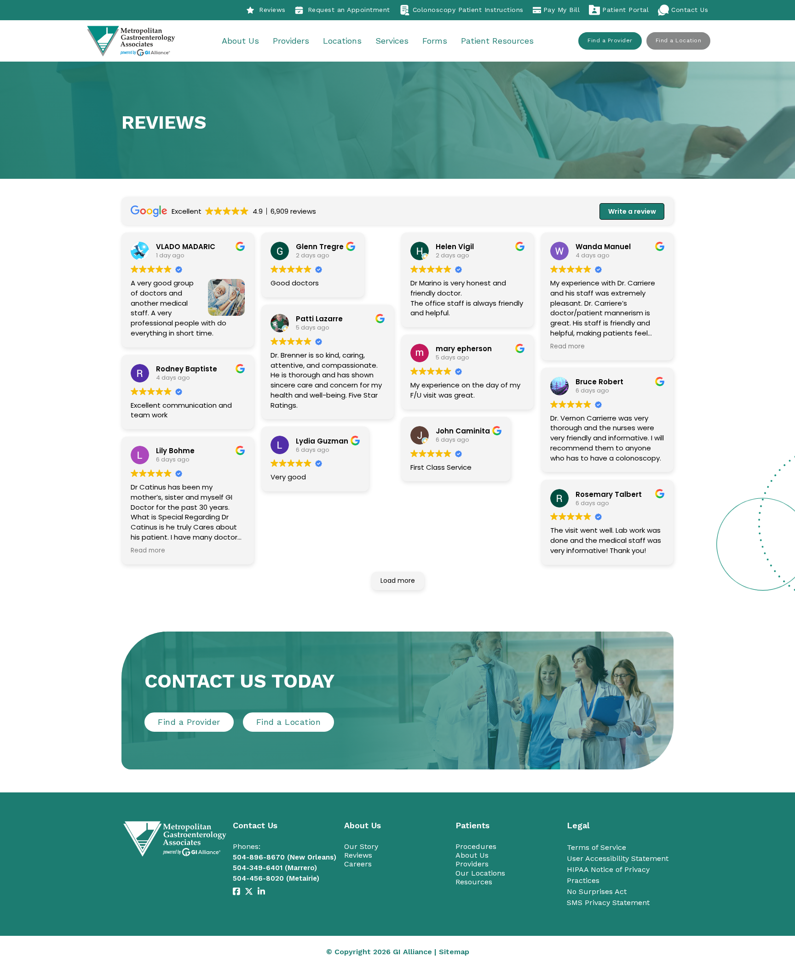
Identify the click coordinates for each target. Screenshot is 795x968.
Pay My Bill (561, 9)
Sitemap (454, 951)
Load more (397, 580)
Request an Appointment (349, 9)
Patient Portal (625, 9)
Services (392, 41)
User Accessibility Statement (617, 858)
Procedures (475, 846)
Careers (358, 864)
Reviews (272, 9)
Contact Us (689, 9)
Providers (291, 41)
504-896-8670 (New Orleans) (284, 857)
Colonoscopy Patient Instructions (468, 9)
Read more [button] (148, 551)
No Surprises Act (597, 891)
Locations (342, 41)
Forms (434, 41)
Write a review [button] (632, 211)
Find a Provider (610, 40)
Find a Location (679, 40)
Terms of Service (596, 847)
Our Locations (480, 873)
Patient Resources (497, 41)
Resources (473, 881)
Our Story (361, 846)
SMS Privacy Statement (608, 902)
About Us (240, 41)
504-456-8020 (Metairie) (276, 878)
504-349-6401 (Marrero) (275, 868)
